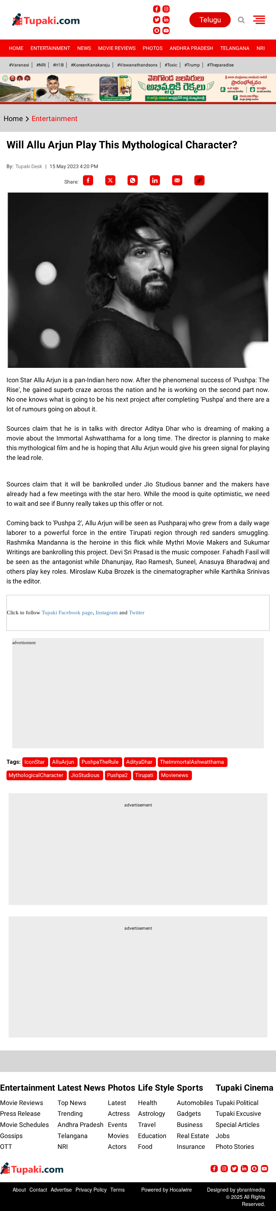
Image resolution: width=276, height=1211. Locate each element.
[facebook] (88, 180)
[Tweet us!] (166, 9)
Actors (117, 1146)
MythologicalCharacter (37, 775)
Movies (118, 1136)
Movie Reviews (116, 48)
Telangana (234, 48)
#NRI (41, 65)
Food (145, 1146)
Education (152, 1136)
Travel (147, 1124)
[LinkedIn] (155, 180)
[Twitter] (110, 180)
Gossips (11, 1136)
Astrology (151, 1113)
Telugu (210, 19)
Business (190, 1124)
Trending (70, 1113)
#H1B (58, 65)
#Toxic (171, 65)
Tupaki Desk (29, 166)
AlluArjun (63, 762)
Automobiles (195, 1102)
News (84, 48)
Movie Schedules (24, 1124)
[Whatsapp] (132, 180)
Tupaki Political (237, 1102)
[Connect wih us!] (166, 19)
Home (16, 48)
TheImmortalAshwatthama (192, 762)
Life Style (156, 1088)
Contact (38, 1189)
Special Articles (237, 1124)
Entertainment (50, 48)
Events (117, 1124)
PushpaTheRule (101, 762)
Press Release (20, 1113)
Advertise (61, 1189)
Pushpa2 (118, 775)
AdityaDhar (140, 762)
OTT (6, 1146)
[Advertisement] (138, 698)
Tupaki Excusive (238, 1113)
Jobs (223, 1136)
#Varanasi (19, 65)
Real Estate (193, 1136)
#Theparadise (220, 65)
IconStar (35, 762)
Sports (190, 1088)
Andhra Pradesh (191, 48)
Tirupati (145, 775)
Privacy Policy (91, 1189)
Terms (117, 1189)
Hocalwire (181, 1189)
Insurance (191, 1146)
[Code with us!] (156, 30)
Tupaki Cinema (244, 1088)
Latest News (81, 1088)
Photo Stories (235, 1146)
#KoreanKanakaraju (90, 65)
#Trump (192, 65)
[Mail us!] (166, 30)
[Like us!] (156, 9)
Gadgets (189, 1113)
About (19, 1189)
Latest (117, 1102)
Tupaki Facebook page (67, 612)
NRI (261, 48)
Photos (152, 48)
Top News (72, 1102)
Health (147, 1102)
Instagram (107, 612)
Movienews (175, 775)
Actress (119, 1113)
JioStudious (86, 775)
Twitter (136, 612)
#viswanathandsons (137, 65)
